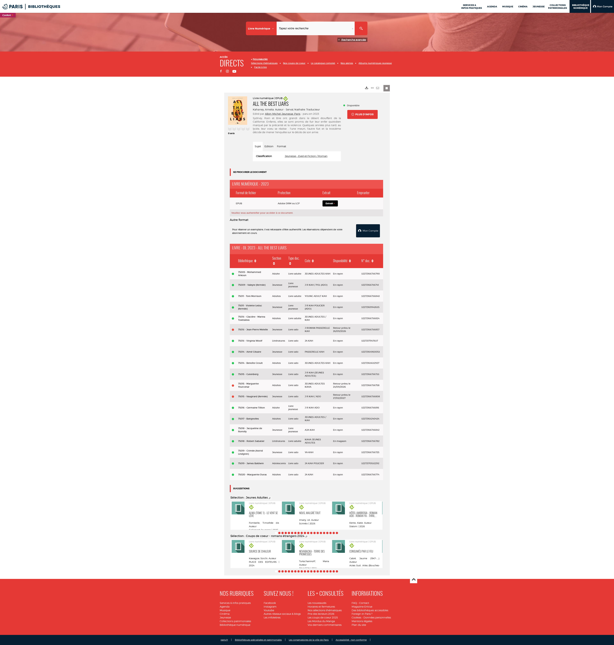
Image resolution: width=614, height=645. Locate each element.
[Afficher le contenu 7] (295, 533)
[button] (602, 6)
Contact (364, 603)
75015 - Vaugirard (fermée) (253, 396)
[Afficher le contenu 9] (302, 533)
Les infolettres (272, 617)
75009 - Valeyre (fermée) (251, 284)
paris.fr (224, 639)
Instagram (270, 606)
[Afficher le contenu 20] (337, 533)
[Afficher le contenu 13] (314, 533)
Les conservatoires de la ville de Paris (309, 639)
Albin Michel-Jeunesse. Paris (282, 113)
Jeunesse (225, 617)
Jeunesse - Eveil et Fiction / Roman (306, 156)
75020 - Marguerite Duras (252, 474)
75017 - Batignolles (248, 418)
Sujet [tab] (258, 146)
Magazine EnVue (362, 606)
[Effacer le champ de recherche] (353, 28)
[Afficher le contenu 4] (286, 533)
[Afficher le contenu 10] (305, 533)
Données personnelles (377, 617)
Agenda (224, 606)
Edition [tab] (268, 146)
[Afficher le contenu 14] (318, 533)
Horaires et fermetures (321, 606)
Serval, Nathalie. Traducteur (303, 109)
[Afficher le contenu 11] (308, 533)
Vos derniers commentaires (325, 624)
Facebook (270, 603)
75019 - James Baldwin (251, 463)
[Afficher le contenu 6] (292, 533)
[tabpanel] (297, 156)
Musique (225, 610)
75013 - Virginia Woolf (250, 340)
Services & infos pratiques (235, 603)
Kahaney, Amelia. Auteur (268, 109)
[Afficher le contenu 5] (289, 533)
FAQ (354, 603)
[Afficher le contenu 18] (330, 533)
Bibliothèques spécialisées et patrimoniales (258, 639)
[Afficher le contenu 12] (311, 533)
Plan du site (359, 624)
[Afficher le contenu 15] (321, 533)
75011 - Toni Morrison (249, 296)
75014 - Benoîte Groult (250, 363)
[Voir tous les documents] (270, 498)
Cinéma (224, 613)
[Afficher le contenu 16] (324, 533)
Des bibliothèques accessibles (370, 610)
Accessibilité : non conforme (351, 639)
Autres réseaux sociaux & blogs (282, 613)
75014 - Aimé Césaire (249, 351)
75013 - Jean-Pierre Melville (253, 329)
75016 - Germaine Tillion (251, 407)
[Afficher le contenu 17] (327, 533)
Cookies (356, 617)
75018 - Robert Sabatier (251, 441)
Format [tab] (281, 146)
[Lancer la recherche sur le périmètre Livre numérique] (361, 28)
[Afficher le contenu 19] (334, 533)
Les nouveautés (317, 603)
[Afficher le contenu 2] (279, 533)
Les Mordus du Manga (321, 621)
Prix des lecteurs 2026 (321, 613)
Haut (413, 579)
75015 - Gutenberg (248, 374)
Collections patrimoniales (235, 621)
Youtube (269, 610)
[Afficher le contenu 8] (298, 533)
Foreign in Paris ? (362, 613)
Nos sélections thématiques (325, 610)
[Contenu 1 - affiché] (276, 533)
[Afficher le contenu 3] (282, 533)
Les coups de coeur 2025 (323, 617)
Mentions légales (362, 621)
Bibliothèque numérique (235, 624)
